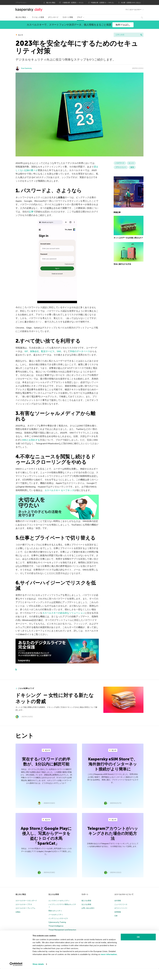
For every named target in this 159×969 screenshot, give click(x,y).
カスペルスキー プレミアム (25, 908)
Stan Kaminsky (26, 68)
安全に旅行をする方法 (122, 264)
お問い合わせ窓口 (87, 908)
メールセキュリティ (55, 914)
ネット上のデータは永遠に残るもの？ (128, 238)
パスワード (120, 163)
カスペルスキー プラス (24, 904)
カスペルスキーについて (124, 894)
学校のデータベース (80, 351)
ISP (26, 351)
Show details (38, 964)
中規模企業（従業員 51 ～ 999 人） (103, 2)
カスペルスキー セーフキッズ (59, 490)
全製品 (18, 912)
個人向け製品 (50, 2)
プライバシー (121, 167)
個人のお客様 (86, 901)
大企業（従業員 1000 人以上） (131, 2)
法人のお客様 (53, 894)
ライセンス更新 (38, 17)
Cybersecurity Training (57, 922)
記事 (31, 211)
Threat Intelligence (55, 926)
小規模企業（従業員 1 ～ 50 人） (73, 2)
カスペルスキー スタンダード (26, 901)
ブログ (79, 17)
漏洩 (132, 167)
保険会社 (34, 351)
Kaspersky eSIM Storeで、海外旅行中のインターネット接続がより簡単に (113, 764)
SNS (59, 351)
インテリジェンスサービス (58, 918)
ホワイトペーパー (120, 908)
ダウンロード (53, 17)
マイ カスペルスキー (133, 10)
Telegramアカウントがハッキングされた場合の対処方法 (112, 833)
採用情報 (117, 912)
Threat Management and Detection (62, 930)
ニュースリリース (120, 904)
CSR (115, 916)
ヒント (20, 35)
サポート (84, 894)
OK (138, 937)
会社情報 (117, 901)
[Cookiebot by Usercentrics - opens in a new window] (16, 964)
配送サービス (48, 351)
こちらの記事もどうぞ (26, 688)
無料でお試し (123, 24)
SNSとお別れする (31, 440)
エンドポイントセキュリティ (58, 901)
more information (109, 954)
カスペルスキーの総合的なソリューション (63, 613)
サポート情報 (67, 17)
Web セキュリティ (55, 911)
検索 (141, 35)
